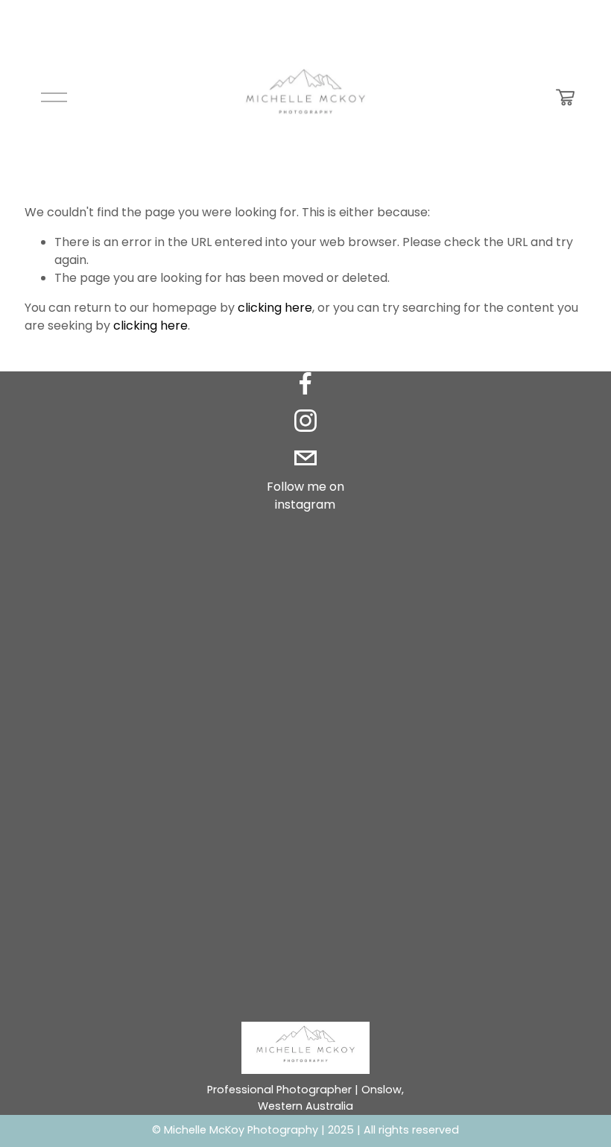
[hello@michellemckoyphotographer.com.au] (305, 458)
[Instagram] (305, 421)
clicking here (275, 307)
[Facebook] (305, 383)
